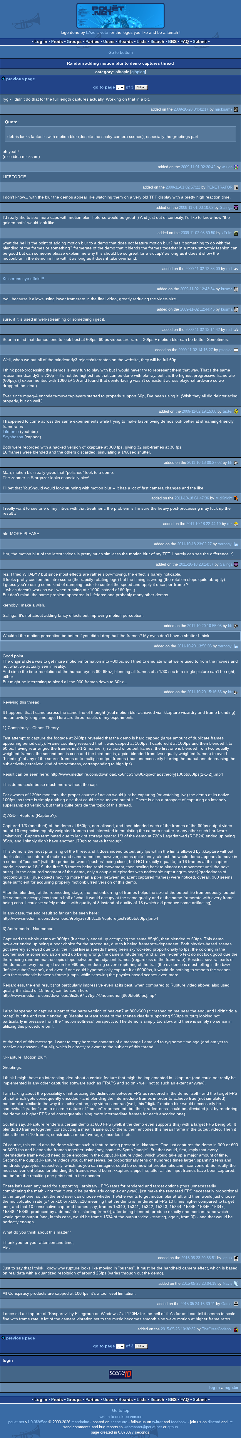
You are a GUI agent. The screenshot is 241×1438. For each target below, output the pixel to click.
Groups (74, 41)
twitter (157, 1422)
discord (214, 1422)
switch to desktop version (120, 1417)
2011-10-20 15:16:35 (204, 692)
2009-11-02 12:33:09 (202, 268)
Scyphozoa (13, 436)
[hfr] (236, 462)
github (173, 1427)
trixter (227, 411)
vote (104, 32)
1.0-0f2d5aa (37, 1422)
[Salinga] (236, 207)
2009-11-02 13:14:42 (202, 329)
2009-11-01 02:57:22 (183, 187)
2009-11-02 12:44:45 (197, 309)
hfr (230, 462)
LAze (91, 32)
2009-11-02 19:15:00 (199, 411)
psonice (225, 350)
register (231, 1387)
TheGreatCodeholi (217, 1329)
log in (214, 1387)
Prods (57, 41)
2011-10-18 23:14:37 (196, 564)
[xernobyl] (236, 544)
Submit (200, 41)
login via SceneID (120, 1375)
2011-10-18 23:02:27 (194, 544)
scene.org (119, 1422)
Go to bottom (120, 52)
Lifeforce (11, 431)
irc (231, 1422)
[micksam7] (236, 109)
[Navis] (236, 1283)
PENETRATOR (219, 187)
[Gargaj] (236, 1304)
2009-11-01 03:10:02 (196, 207)
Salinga (226, 207)
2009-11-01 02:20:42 (198, 167)
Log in (40, 41)
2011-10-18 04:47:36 (192, 498)
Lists (142, 41)
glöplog (138, 71)
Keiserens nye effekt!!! (23, 278)
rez (229, 523)
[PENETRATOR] (236, 187)
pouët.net (16, 1422)
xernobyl (225, 544)
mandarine (80, 1422)
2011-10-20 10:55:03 (204, 626)
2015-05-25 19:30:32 (178, 1329)
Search (157, 41)
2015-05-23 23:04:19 (199, 1283)
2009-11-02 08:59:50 (198, 233)
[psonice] (236, 350)
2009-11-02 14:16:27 (195, 350)
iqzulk (227, 1258)
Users (109, 41)
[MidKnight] (236, 498)
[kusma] (236, 289)
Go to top (120, 1410)
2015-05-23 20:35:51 (198, 1258)
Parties (92, 41)
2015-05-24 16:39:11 (197, 1304)
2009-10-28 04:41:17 (191, 109)
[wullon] (236, 167)
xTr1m (227, 233)
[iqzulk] (236, 1258)
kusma (226, 289)
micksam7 (223, 109)
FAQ (184, 41)
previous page (20, 78)
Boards (125, 41)
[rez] (236, 523)
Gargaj (226, 1304)
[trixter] (236, 411)
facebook (179, 1422)
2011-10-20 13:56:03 (194, 646)
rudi (229, 268)
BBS (172, 41)
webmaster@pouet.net (143, 1427)
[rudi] (236, 268)
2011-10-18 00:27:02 (204, 462)
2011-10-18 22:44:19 (203, 523)
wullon (227, 167)
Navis (227, 1283)
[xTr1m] (236, 233)
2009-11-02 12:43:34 (197, 289)
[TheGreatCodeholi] (236, 1329)
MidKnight (223, 498)
